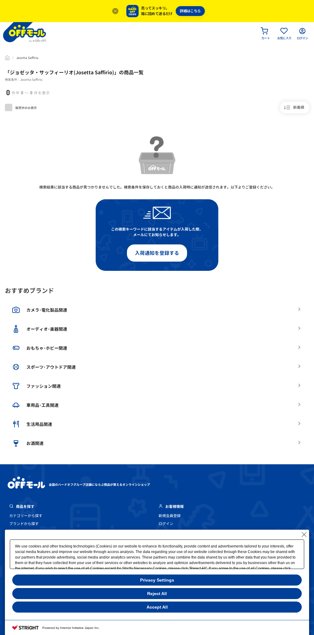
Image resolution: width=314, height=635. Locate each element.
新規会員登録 (170, 515)
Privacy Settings (157, 580)
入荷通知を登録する (157, 253)
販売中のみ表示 (26, 108)
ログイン (166, 523)
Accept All (157, 607)
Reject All (157, 593)
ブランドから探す (24, 523)
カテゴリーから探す (25, 515)
